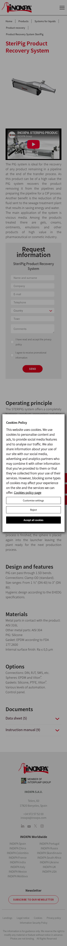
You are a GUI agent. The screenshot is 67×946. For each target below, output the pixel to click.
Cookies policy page (27, 492)
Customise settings (33, 500)
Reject (33, 509)
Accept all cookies (33, 520)
